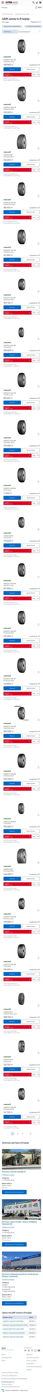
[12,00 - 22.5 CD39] (21, 1046)
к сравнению (33, 65)
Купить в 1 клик (31, 69)
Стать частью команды (34, 1366)
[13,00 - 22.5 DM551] (21, 522)
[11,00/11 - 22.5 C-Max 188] (21, 951)
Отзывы (28, 1369)
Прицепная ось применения (12, 26)
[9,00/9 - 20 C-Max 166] (21, 570)
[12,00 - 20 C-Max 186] (21, 713)
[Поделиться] (31, 22)
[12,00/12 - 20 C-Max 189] (21, 427)
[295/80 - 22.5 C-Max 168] (21, 94)
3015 (40, 7)
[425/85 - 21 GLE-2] (21, 998)
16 (30, 1134)
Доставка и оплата (32, 1357)
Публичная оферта (7, 1384)
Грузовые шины (7, 1357)
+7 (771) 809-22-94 (8, 1232)
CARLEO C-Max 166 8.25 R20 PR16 (14, 1333)
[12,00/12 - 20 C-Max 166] (21, 46)
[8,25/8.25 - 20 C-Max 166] (21, 189)
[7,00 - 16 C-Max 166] (21, 379)
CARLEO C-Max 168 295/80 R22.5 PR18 (15, 1325)
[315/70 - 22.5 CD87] (21, 141)
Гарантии (29, 1354)
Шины (3, 1354)
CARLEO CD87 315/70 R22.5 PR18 (13, 1329)
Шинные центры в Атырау (10, 1372)
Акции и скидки (31, 1360)
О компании (30, 1363)
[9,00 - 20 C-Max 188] (21, 903)
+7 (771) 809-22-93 (8, 1180)
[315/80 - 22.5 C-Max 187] (21, 665)
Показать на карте (8, 1175)
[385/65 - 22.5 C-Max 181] (21, 284)
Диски (4, 1360)
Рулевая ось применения (33, 26)
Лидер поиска (24, 1390)
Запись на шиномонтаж (9, 1375)
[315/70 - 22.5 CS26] (21, 856)
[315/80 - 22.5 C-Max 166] (21, 617)
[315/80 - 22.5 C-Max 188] (21, 760)
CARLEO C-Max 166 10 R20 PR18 (13, 1337)
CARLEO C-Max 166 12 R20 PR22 (13, 1321)
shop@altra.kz (28, 1348)
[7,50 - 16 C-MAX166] (21, 475)
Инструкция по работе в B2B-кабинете (14, 1378)
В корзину (12, 69)
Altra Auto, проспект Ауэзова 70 (14, 1172)
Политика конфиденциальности (11, 1386)
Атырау (5, 7)
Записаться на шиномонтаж (14, 1192)
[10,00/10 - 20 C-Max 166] (21, 236)
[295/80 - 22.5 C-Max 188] (21, 1094)
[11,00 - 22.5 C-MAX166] (21, 808)
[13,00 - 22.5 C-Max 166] (21, 332)
